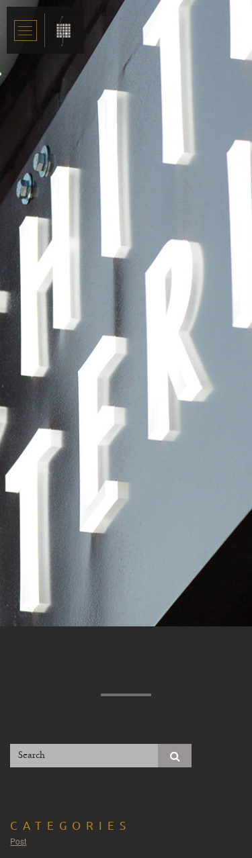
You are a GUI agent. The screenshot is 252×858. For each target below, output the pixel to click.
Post (18, 841)
